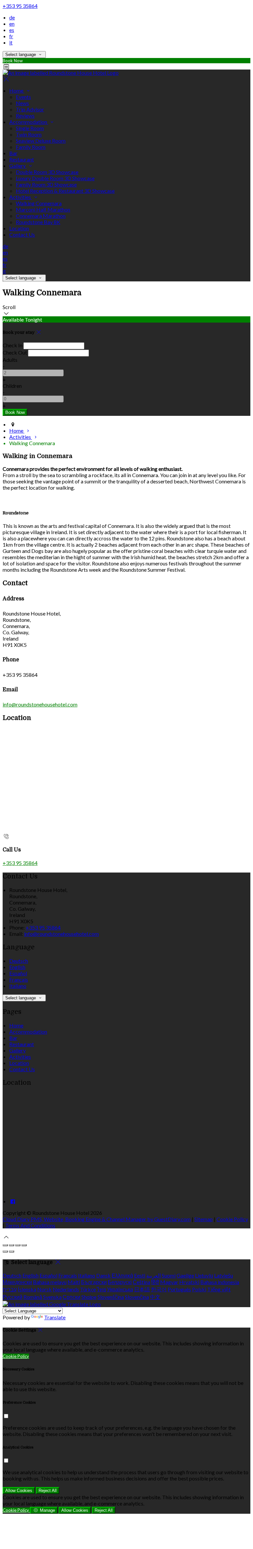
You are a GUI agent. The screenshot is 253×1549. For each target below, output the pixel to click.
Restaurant (21, 159)
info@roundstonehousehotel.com (40, 704)
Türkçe (88, 1289)
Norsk (44, 1289)
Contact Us (22, 234)
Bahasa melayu (50, 1282)
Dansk (103, 1275)
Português (179, 1289)
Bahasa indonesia (219, 1282)
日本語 (142, 1289)
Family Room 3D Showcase (46, 184)
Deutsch (18, 961)
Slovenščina (111, 1297)
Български (94, 1282)
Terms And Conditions (30, 1225)
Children (12, 386)
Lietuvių (204, 1275)
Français (18, 979)
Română (32, 1297)
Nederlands (66, 1289)
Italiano (17, 986)
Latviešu (223, 1275)
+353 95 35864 (20, 6)
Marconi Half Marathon (43, 209)
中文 (155, 1297)
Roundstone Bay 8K (38, 222)
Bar (13, 153)
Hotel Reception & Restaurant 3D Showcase (65, 190)
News (22, 103)
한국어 (159, 1289)
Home (16, 90)
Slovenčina (137, 1297)
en (11, 23)
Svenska (52, 1297)
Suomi (169, 1275)
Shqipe (89, 1297)
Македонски (17, 1282)
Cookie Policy (232, 1219)
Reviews (25, 115)
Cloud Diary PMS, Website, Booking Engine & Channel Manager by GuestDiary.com (97, 1219)
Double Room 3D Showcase (47, 172)
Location (19, 228)
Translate (55, 1317)
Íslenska (27, 1289)
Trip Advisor (30, 109)
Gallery (18, 165)
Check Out (15, 352)
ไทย (101, 1289)
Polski (199, 1289)
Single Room (30, 128)
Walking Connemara (39, 203)
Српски (71, 1297)
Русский (12, 1297)
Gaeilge (185, 1275)
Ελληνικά (122, 1275)
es (11, 30)
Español (18, 973)
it (11, 42)
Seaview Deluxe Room (41, 140)
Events (23, 97)
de (12, 17)
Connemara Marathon (41, 216)
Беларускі (120, 1282)
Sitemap (203, 1219)
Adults (10, 360)
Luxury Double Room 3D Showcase (55, 178)
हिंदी (155, 1282)
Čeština (141, 1282)
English (17, 967)
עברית (10, 1289)
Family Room (30, 147)
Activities (20, 197)
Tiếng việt (219, 1289)
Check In (12, 345)
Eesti (139, 1275)
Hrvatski (189, 1282)
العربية (153, 1275)
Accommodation (28, 122)
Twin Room (29, 134)
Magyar (169, 1282)
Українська (120, 1289)
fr (11, 36)
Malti (74, 1282)
